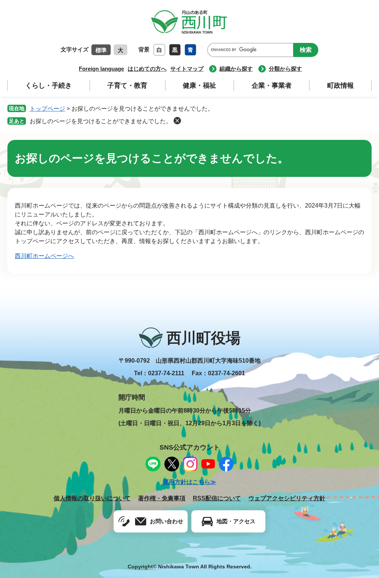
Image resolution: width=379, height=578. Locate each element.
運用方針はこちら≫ (189, 482)
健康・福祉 (199, 85)
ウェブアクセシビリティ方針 (286, 498)
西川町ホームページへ (44, 256)
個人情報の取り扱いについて (92, 498)
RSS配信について (217, 498)
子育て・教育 (127, 85)
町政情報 (340, 85)
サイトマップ (187, 68)
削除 (177, 120)
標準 (101, 50)
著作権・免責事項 (161, 498)
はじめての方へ (147, 68)
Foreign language (101, 68)
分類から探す (285, 68)
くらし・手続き (48, 85)
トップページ (47, 108)
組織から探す (236, 68)
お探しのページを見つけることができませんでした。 (101, 121)
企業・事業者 (272, 85)
